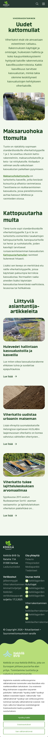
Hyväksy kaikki (24, 717)
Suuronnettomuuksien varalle (19, 633)
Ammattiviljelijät (12, 588)
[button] (37, 4)
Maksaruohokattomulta (16, 175)
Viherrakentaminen (13, 584)
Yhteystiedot (32, 562)
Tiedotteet (31, 570)
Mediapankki (32, 566)
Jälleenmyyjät (10, 580)
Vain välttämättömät (24, 731)
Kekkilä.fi (11, 3)
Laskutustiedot (11, 566)
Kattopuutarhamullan (15, 254)
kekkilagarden (36, 580)
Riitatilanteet (32, 629)
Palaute (29, 559)
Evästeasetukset (24, 724)
